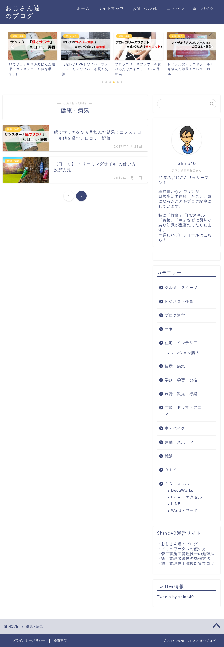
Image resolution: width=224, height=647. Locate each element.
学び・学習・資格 (181, 380)
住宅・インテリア (181, 343)
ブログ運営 (175, 315)
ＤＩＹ (171, 470)
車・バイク (203, 8)
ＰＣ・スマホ (177, 484)
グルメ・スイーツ (181, 288)
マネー (171, 329)
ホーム (83, 8)
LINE (176, 504)
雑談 (169, 456)
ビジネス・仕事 (179, 302)
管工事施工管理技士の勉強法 (187, 554)
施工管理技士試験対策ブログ (187, 564)
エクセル (175, 8)
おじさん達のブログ (179, 544)
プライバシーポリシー (29, 640)
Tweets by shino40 (175, 597)
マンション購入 (185, 353)
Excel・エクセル (186, 497)
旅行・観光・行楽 (181, 394)
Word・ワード (184, 511)
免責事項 (60, 640)
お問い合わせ (145, 8)
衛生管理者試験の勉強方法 (185, 559)
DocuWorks (182, 490)
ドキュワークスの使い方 (183, 549)
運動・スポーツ (179, 442)
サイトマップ (111, 8)
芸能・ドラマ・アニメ (183, 411)
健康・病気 (175, 366)
